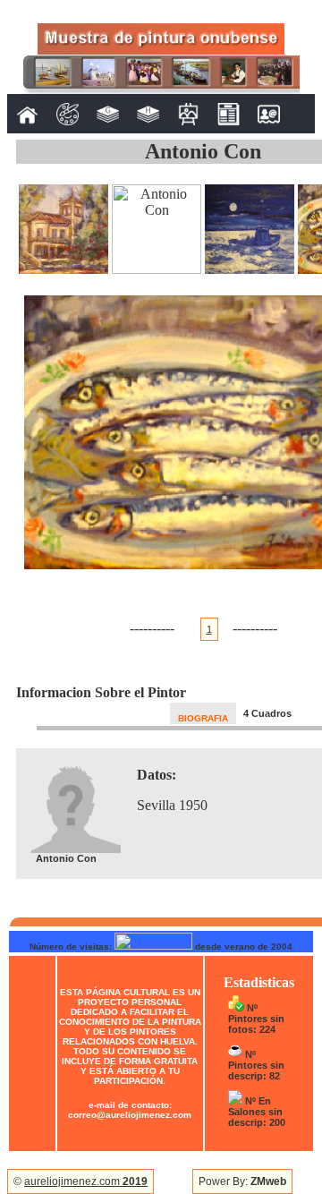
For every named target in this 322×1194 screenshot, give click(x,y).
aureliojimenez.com (86, 1181)
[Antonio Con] (63, 269)
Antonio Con (203, 151)
